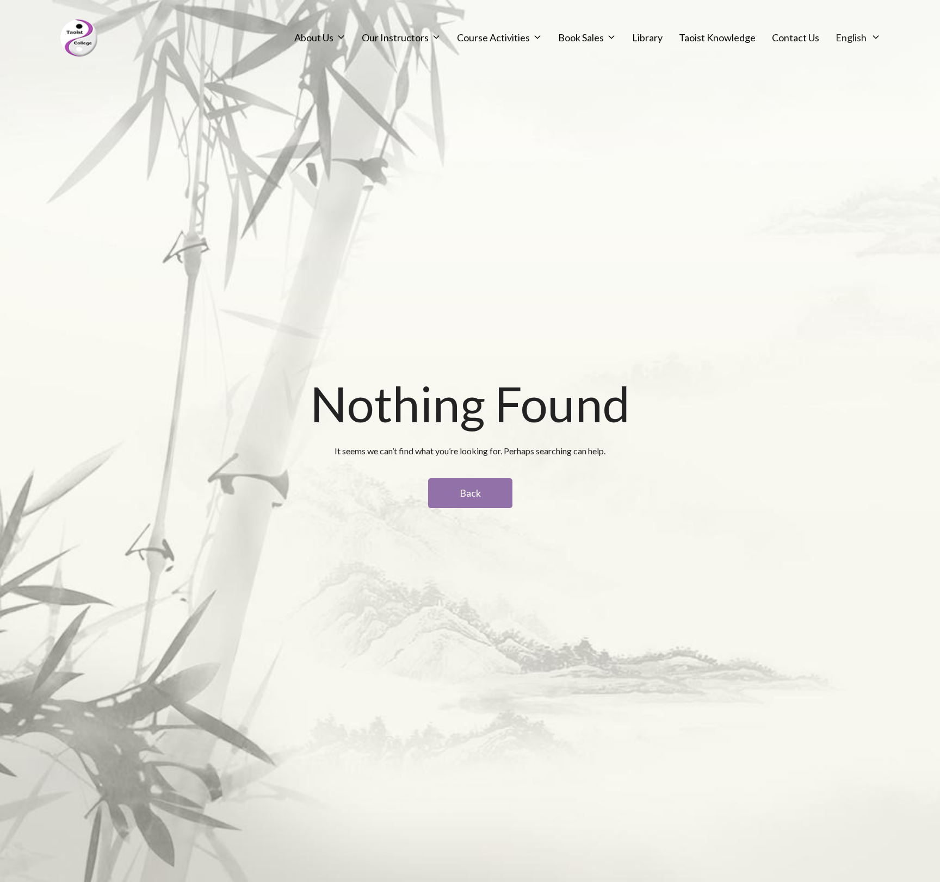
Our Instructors (395, 37)
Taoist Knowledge (717, 37)
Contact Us (795, 37)
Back (470, 493)
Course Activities (493, 37)
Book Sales (581, 37)
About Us (313, 37)
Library (647, 37)
